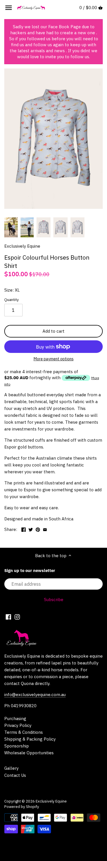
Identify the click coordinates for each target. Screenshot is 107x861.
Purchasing (15, 718)
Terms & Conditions (23, 732)
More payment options (54, 359)
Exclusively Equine (22, 246)
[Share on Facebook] (23, 528)
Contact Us (15, 775)
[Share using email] (45, 528)
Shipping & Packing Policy (30, 739)
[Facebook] (8, 616)
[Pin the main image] (38, 528)
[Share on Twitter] (31, 528)
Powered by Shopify (21, 806)
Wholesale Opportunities (29, 752)
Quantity (11, 299)
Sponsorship (16, 746)
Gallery (11, 768)
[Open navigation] (8, 7)
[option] (11, 227)
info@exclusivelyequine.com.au (35, 694)
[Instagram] (17, 616)
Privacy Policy (17, 725)
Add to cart (53, 331)
